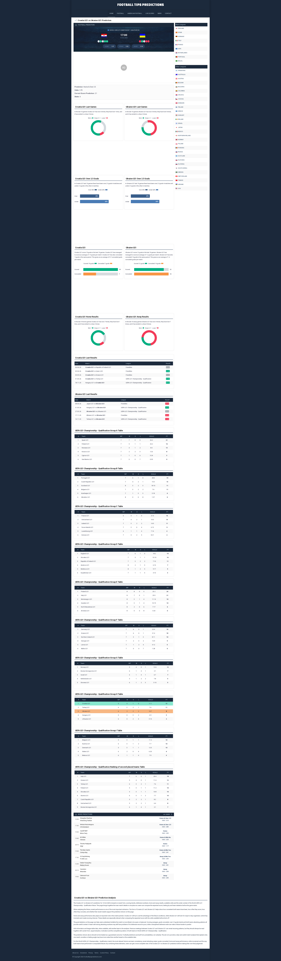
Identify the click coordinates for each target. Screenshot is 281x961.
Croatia (181, 95)
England (181, 28)
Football (120, 13)
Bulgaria (181, 87)
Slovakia (181, 160)
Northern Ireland (184, 135)
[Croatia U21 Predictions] (104, 36)
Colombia (181, 91)
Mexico (180, 131)
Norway (181, 139)
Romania (181, 148)
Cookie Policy (104, 953)
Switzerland (182, 176)
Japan (180, 127)
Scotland (181, 156)
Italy (179, 40)
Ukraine (181, 184)
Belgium (180, 82)
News (159, 13)
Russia (180, 152)
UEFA (179, 48)
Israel (180, 123)
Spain (180, 32)
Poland (180, 143)
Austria (181, 78)
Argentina (181, 70)
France (180, 44)
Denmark (181, 103)
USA (179, 188)
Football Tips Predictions (140, 4)
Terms (96, 953)
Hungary (181, 115)
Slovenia (181, 164)
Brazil (180, 61)
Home (111, 13)
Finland (180, 107)
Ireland (180, 119)
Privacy (90, 953)
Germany (181, 36)
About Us (75, 953)
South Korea (182, 168)
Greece (180, 111)
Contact (168, 13)
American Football (134, 13)
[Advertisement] (124, 67)
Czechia (181, 99)
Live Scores (150, 13)
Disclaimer (83, 953)
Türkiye (180, 180)
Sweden (180, 172)
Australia (181, 74)
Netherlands (182, 53)
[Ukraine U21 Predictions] (143, 36)
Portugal (181, 57)
